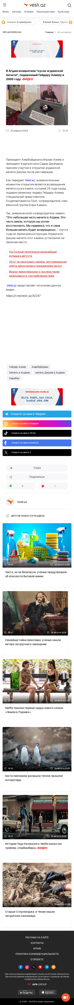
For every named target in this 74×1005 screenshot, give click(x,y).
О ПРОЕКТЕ (37, 959)
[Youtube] (40, 967)
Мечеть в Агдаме (19, 372)
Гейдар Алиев (17, 366)
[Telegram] (47, 967)
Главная (49, 32)
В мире (28, 11)
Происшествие (45, 11)
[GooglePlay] (26, 992)
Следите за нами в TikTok (23, 433)
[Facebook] (21, 967)
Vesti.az (30, 180)
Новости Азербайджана (19, 22)
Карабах (14, 378)
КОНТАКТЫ (37, 943)
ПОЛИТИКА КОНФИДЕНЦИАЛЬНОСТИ (37, 954)
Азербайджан (40, 366)
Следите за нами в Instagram (25, 423)
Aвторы (16, 11)
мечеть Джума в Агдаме (50, 372)
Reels (6, 11)
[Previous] (3, 22)
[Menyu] (5, 5)
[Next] (70, 22)
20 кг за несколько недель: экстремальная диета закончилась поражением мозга (38, 264)
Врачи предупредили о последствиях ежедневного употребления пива (34, 274)
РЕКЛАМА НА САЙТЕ (37, 937)
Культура (63, 11)
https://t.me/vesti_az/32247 (23, 295)
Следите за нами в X (21, 452)
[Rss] (53, 967)
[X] (34, 967)
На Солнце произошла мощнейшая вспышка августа (33, 254)
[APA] (37, 984)
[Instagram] (27, 967)
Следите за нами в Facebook (24, 443)
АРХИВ (37, 948)
